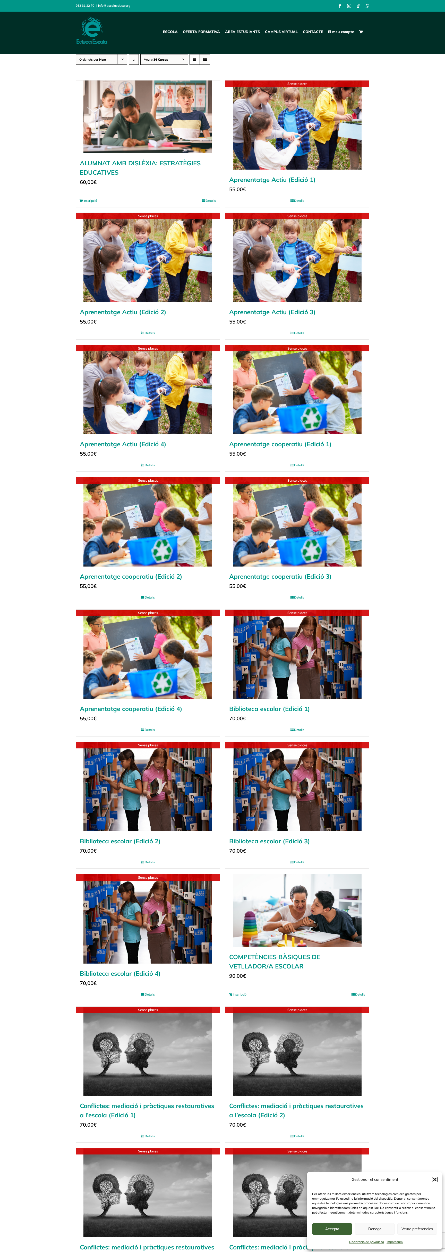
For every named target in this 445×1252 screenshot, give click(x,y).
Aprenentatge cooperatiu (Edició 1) (280, 444)
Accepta (332, 1229)
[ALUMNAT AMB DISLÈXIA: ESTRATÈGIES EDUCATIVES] (148, 116)
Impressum (395, 1242)
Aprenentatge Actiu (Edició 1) (272, 179)
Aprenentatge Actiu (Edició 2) (123, 312)
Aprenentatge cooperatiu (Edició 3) (280, 576)
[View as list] (205, 59)
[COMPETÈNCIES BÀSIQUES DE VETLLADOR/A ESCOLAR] (297, 910)
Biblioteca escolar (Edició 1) (269, 709)
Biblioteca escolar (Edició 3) (269, 841)
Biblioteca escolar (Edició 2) (120, 841)
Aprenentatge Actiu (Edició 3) (272, 312)
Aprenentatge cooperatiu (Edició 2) (131, 576)
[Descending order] (134, 59)
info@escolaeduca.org (114, 5)
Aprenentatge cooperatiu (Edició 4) (131, 709)
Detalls (211, 201)
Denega (374, 1229)
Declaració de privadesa (366, 1242)
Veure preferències (417, 1229)
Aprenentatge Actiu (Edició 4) (123, 444)
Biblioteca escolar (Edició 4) (120, 973)
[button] (434, 1179)
